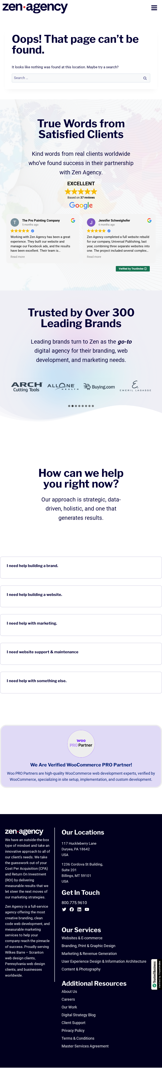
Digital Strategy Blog (79, 1015)
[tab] (69, 406)
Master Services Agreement (85, 1046)
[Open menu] (154, 8)
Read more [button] (18, 256)
